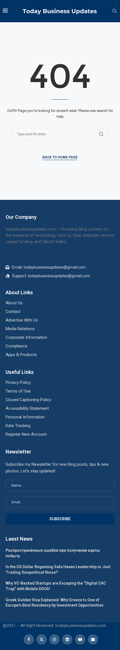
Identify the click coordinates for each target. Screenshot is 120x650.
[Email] (92, 639)
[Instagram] (54, 639)
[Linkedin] (67, 639)
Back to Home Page (60, 157)
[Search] (114, 11)
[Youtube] (80, 639)
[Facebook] (28, 639)
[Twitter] (41, 639)
